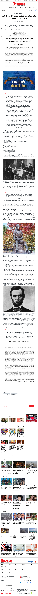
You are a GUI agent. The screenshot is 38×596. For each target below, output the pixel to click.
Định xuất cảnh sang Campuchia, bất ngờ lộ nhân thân (6, 487)
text (29, 10)
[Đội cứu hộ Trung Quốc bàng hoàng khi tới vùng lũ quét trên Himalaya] (14, 530)
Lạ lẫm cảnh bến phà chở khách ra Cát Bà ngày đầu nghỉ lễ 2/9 (31, 471)
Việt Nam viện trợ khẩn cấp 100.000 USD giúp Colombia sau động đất (18, 471)
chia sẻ (27, 10)
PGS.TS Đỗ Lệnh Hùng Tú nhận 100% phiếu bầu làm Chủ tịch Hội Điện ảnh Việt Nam (20, 436)
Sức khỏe (16, 7)
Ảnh (15, 564)
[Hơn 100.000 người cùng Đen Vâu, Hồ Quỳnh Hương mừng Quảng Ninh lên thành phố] (12, 431)
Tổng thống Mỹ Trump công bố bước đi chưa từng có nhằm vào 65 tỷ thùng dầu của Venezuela (33, 536)
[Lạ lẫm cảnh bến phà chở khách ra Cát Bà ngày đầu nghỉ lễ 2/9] (31, 464)
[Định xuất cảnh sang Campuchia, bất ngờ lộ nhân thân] (6, 481)
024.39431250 (4, 577)
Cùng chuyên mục (6, 416)
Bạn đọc (2, 572)
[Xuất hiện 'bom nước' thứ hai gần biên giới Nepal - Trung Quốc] (24, 530)
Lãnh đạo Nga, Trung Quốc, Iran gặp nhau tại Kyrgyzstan (18, 522)
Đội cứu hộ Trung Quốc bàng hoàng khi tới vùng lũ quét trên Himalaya (14, 535)
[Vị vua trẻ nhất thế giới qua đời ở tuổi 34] (5, 530)
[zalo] (28, 582)
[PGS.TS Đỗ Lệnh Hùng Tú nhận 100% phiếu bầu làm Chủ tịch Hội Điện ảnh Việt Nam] (20, 431)
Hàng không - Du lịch (11, 572)
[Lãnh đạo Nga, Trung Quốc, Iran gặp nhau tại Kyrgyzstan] (19, 516)
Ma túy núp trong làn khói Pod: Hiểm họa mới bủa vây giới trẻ (6, 553)
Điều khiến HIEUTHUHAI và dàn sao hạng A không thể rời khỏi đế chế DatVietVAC (18, 505)
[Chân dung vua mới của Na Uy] (12, 420)
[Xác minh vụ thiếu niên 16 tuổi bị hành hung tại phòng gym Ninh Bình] (19, 481)
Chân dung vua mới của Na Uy (12, 423)
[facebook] (35, 0)
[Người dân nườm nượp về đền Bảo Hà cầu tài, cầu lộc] (4, 431)
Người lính (33, 7)
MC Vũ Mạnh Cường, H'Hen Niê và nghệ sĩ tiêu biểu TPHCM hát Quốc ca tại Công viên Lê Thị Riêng (4, 449)
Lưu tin (2, 34)
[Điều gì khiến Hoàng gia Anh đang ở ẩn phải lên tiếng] (4, 420)
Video (2, 564)
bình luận (33, 10)
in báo (31, 10)
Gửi (31, 406)
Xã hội (4, 7)
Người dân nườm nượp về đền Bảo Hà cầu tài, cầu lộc (4, 435)
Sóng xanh (10, 7)
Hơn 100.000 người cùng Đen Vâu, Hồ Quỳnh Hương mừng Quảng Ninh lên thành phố (12, 436)
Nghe (2, 28)
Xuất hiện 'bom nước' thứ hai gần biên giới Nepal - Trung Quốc (23, 535)
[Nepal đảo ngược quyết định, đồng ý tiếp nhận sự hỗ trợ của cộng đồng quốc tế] (31, 516)
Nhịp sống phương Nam (32, 572)
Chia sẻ (2, 31)
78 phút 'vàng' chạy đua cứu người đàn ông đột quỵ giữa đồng (18, 554)
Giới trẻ (23, 7)
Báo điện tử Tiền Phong (19, 4)
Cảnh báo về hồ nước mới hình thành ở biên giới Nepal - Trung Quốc (6, 523)
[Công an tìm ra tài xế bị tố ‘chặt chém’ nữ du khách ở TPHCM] (31, 481)
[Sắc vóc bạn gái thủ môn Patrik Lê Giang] (31, 498)
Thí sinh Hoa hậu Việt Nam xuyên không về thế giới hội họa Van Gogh (20, 447)
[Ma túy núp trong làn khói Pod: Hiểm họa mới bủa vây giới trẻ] (6, 547)
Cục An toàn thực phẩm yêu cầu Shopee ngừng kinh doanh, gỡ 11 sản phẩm (31, 554)
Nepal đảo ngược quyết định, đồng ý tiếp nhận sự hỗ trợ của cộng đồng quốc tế (31, 523)
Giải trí (4, 493)
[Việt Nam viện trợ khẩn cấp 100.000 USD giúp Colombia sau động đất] (19, 464)
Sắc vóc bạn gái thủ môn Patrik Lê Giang (30, 504)
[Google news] (31, 582)
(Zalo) (27, 576)
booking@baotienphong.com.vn (25, 577)
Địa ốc (13, 7)
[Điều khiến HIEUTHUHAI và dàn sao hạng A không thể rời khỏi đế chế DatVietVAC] (19, 498)
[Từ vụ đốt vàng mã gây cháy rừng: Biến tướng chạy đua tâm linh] (12, 442)
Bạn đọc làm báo (6, 593)
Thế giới (20, 7)
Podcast (23, 564)
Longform (30, 564)
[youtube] (36, 0)
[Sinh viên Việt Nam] (30, 562)
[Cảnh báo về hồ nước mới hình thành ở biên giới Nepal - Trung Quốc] (6, 516)
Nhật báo (9, 564)
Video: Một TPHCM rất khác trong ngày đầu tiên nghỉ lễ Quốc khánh (6, 471)
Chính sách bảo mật (9, 585)
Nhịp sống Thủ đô (24, 572)
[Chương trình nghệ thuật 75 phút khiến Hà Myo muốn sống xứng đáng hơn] (20, 420)
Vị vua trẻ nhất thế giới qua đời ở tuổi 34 (4, 535)
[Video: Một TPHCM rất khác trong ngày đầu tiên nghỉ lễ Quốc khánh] (6, 464)
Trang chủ (1, 7)
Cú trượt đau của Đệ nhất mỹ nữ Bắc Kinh (6, 503)
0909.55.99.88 (23, 576)
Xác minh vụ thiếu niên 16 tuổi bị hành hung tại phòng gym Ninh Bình (18, 488)
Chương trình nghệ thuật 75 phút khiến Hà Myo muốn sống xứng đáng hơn (20, 425)
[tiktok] (26, 582)
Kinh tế (7, 7)
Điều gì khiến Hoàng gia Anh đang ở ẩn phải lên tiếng (3, 424)
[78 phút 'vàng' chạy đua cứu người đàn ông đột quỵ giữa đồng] (19, 547)
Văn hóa (3, 10)
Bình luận (2, 36)
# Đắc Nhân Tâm (7, 394)
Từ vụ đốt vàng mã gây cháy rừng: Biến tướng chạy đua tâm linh (12, 447)
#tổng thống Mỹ (14, 394)
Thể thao (29, 7)
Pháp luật (26, 7)
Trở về (2, 39)
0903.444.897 (4, 581)
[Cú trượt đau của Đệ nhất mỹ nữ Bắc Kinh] (6, 498)
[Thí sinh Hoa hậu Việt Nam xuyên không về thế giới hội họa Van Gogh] (20, 442)
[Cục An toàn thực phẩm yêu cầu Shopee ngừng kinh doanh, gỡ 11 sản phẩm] (31, 547)
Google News (36, 10)
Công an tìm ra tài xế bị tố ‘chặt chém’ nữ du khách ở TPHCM (31, 487)
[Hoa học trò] (36, 562)
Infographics (3, 566)
